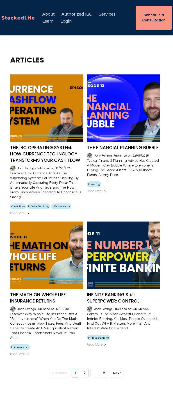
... (94, 373)
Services (107, 14)
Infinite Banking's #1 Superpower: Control (113, 297)
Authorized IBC (76, 14)
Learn (48, 21)
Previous (59, 373)
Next (117, 373)
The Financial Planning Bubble (123, 147)
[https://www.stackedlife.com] (18, 17)
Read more (18, 213)
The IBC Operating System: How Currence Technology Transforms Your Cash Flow (45, 153)
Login (66, 21)
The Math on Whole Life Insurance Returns (38, 297)
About (48, 14)
